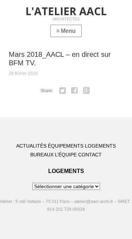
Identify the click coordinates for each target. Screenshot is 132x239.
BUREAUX (42, 154)
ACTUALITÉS (31, 146)
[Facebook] (74, 90)
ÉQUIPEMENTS (65, 146)
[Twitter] (62, 90)
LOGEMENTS (100, 146)
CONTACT (90, 154)
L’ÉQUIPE (66, 154)
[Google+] (86, 90)
